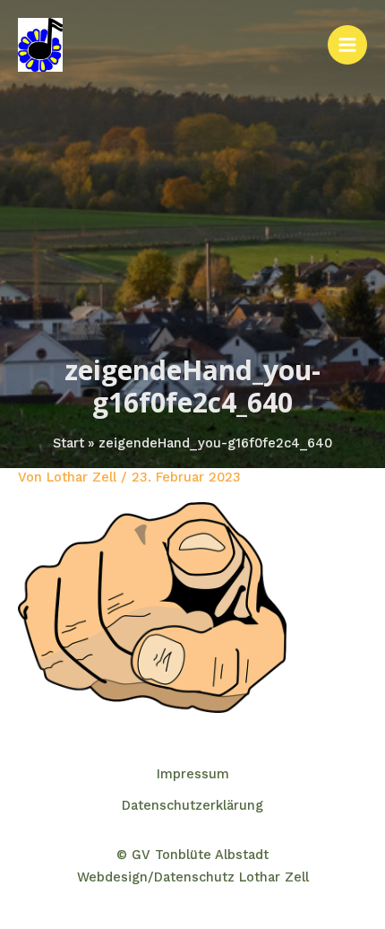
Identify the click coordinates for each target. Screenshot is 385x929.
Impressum (193, 774)
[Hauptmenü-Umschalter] (347, 45)
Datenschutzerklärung (192, 805)
